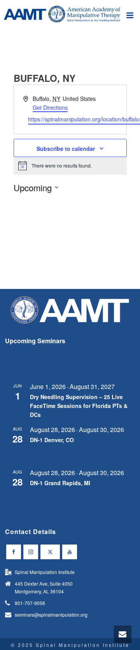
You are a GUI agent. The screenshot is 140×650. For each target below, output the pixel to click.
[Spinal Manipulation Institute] (70, 17)
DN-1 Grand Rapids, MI (60, 483)
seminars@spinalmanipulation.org (51, 614)
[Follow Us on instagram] (30, 552)
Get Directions (50, 107)
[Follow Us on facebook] (13, 552)
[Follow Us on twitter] (50, 552)
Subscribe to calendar (66, 148)
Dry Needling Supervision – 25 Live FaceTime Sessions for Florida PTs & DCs (79, 405)
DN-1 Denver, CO (52, 440)
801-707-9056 (30, 603)
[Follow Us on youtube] (69, 552)
